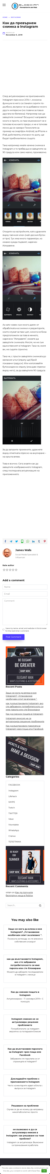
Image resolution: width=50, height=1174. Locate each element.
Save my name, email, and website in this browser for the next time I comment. (26, 629)
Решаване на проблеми (25, 1105)
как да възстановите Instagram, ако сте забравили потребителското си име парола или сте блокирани (24, 706)
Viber (11, 819)
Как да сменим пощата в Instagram (24, 714)
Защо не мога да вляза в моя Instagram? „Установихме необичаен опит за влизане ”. (21, 696)
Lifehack (12, 796)
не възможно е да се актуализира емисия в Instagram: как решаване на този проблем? (25, 1134)
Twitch (11, 807)
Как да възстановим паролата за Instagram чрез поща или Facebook (25, 1052)
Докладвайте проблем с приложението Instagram (25, 1080)
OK (44, 1171)
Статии (12, 836)
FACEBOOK (14, 785)
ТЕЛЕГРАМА (14, 841)
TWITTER (12, 813)
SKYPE (11, 802)
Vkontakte (13, 824)
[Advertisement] (25, 69)
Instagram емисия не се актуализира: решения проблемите (25, 1022)
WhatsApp (13, 830)
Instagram (13, 790)
